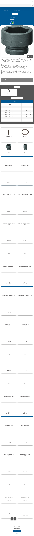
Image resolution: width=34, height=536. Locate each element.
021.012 (6, 114)
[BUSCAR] (32, 5)
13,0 (30, 104)
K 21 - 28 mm (11, 110)
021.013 (6, 116)
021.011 (6, 112)
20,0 (30, 110)
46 (22, 104)
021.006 (6, 108)
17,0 (30, 116)
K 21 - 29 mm (11, 112)
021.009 (6, 104)
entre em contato (17, 530)
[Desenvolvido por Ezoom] (17, 533)
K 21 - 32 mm (11, 116)
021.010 (6, 110)
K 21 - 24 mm (11, 108)
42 (22, 108)
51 (26, 112)
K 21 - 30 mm (10, 114)
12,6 (30, 112)
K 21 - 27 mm (10, 104)
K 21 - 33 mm (10, 118)
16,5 (30, 114)
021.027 (6, 118)
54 (26, 104)
